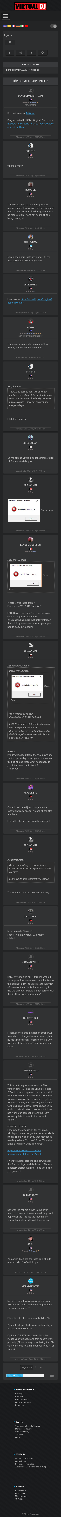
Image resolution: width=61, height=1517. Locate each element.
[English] (5, 26)
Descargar (19, 1394)
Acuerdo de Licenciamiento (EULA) (30, 1467)
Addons (35, 70)
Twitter (20, 1499)
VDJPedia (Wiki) (22, 1431)
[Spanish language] (9, 26)
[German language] (18, 26)
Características (21, 1399)
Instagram (22, 1496)
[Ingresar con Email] (10, 42)
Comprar (19, 1396)
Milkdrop (30, 113)
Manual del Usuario (23, 1429)
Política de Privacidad (24, 1464)
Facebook (21, 1490)
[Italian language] (22, 26)
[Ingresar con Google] (43, 52)
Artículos (19, 1434)
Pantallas (19, 1405)
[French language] (13, 26)
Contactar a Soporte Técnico (27, 1426)
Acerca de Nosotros (24, 1458)
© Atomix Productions (30, 1514)
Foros (17, 1437)
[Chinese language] (26, 26)
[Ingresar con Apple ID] (31, 52)
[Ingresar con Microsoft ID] (20, 52)
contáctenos (20, 1461)
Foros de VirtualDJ (16, 70)
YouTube (21, 1493)
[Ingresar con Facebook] (9, 52)
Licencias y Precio (23, 1402)
